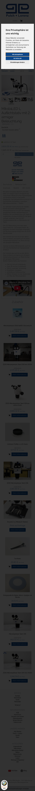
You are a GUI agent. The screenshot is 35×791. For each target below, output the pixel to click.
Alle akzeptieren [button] (17, 54)
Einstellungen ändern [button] (17, 62)
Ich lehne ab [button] (17, 58)
